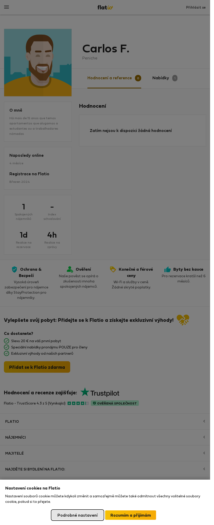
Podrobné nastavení (77, 515)
